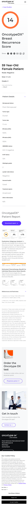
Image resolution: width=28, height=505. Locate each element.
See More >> (5, 487)
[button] (25, 2)
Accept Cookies (14, 502)
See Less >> (5, 489)
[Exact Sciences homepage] (8, 2)
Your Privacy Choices (14, 493)
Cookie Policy (22, 483)
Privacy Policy (8, 484)
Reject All (14, 497)
